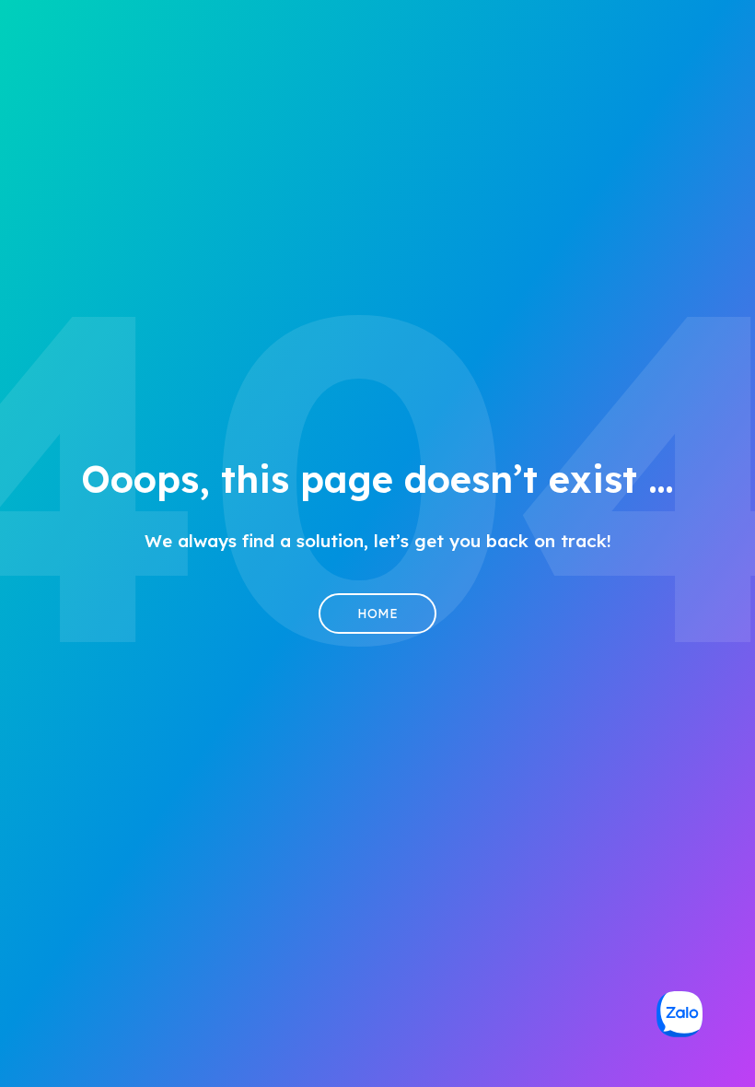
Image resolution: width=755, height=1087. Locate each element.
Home (377, 613)
